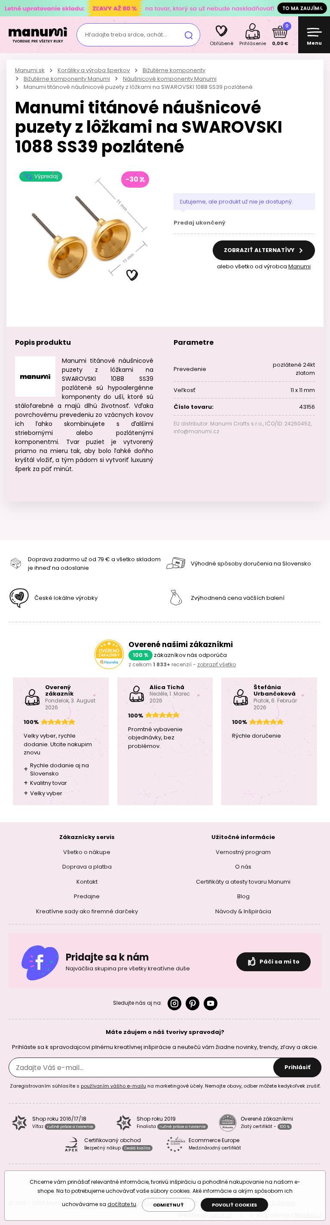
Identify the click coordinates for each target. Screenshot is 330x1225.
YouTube (210, 1003)
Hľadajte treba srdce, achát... (126, 34)
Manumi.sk (30, 70)
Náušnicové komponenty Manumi (170, 79)
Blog (243, 896)
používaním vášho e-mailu (113, 1085)
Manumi (299, 266)
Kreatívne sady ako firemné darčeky (87, 911)
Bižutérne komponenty (174, 70)
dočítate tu (121, 1204)
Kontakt (87, 881)
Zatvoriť (321, 8)
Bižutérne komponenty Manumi (67, 79)
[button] (132, 275)
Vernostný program (243, 852)
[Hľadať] (188, 34)
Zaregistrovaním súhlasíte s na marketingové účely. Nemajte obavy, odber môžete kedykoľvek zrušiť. (165, 1085)
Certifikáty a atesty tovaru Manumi (243, 881)
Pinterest (192, 1003)
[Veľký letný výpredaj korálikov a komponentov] (165, 8)
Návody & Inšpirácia (243, 911)
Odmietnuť (168, 1204)
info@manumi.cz (196, 431)
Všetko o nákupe (86, 852)
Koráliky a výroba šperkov (94, 70)
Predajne (87, 896)
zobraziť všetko (216, 664)
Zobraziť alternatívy (260, 250)
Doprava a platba (87, 867)
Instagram (174, 1003)
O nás (243, 867)
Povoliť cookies (234, 1204)
